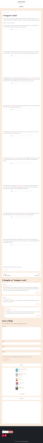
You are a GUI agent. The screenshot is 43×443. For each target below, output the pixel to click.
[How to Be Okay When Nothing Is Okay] (17, 370)
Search (3, 430)
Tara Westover (21, 379)
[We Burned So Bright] (17, 388)
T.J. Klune (20, 388)
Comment (4, 326)
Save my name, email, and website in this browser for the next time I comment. (17, 356)
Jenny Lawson (21, 371)
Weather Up (14, 131)
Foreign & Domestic (13, 105)
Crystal (7, 309)
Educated (19, 378)
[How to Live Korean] (17, 383)
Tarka (27, 240)
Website (3, 351)
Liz (3, 284)
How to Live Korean (20, 382)
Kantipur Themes (25, 441)
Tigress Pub (34, 79)
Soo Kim (20, 384)
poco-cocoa (21, 2)
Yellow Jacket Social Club (20, 185)
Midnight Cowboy (14, 158)
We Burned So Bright (21, 387)
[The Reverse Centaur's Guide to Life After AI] (17, 375)
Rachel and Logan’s (24, 213)
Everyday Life (6, 269)
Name (3, 341)
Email (3, 346)
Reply (38, 292)
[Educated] (17, 379)
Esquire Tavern (28, 77)
